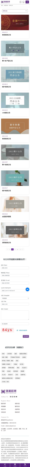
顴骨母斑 (15, 371)
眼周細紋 (18, 378)
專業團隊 (3, 406)
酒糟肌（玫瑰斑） (6, 364)
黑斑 (3, 371)
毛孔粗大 (24, 367)
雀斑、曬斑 (5, 357)
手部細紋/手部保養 (15, 357)
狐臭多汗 (10, 374)
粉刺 (3, 353)
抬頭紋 (9, 371)
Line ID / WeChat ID (6, 288)
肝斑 (17, 374)
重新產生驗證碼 (23, 330)
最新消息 (6, 5)
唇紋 (18, 367)
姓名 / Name (4, 265)
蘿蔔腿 (3, 367)
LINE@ (15, 466)
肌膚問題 (17, 409)
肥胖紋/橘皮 (11, 367)
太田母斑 (9, 353)
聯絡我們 (17, 412)
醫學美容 (17, 406)
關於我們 (3, 403)
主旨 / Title (3, 301)
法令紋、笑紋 (5, 381)
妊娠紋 (24, 357)
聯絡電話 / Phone (5, 272)
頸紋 (17, 360)
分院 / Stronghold (5, 295)
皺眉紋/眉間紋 (23, 353)
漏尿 (16, 353)
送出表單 (26, 336)
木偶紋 (15, 364)
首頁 (2, 5)
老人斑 (3, 374)
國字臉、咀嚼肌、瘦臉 (7, 360)
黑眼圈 (22, 371)
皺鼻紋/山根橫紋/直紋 (7, 378)
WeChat (25, 465)
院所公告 (11, 5)
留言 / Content (4, 309)
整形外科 (3, 409)
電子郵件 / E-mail (5, 280)
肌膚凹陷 (23, 374)
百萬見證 (3, 412)
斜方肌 (21, 364)
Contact (5, 466)
